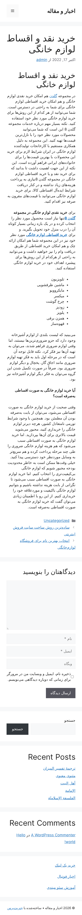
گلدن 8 (70, 218)
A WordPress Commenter (53, 835)
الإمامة (70, 790)
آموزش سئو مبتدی (61, 887)
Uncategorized (57, 520)
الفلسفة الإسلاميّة (61, 798)
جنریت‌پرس (15, 908)
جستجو (69, 720)
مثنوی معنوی (65, 776)
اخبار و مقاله (61, 11)
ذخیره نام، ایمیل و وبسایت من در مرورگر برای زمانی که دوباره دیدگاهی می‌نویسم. (39, 677)
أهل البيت (67, 783)
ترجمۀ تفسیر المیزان (59, 768)
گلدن (53, 96)
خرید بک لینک (65, 865)
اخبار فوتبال (66, 876)
